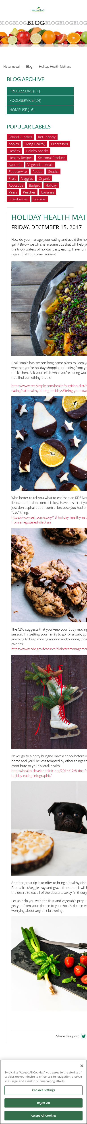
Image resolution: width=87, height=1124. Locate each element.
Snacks (53, 171)
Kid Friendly (47, 137)
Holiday (51, 185)
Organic (44, 178)
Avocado (15, 164)
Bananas (47, 192)
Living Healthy (35, 144)
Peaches (29, 192)
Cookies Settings (43, 1090)
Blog (29, 66)
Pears (13, 192)
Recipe (37, 171)
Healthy (14, 151)
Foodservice (18, 171)
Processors (59, 144)
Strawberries (18, 199)
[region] (43, 1092)
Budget (34, 185)
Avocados (16, 185)
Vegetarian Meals (40, 164)
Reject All (43, 1103)
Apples (14, 144)
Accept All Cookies (43, 1116)
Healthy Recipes (20, 157)
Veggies (27, 178)
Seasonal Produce (51, 157)
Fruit (12, 178)
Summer (39, 199)
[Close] (82, 1066)
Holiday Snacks (37, 151)
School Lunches (20, 137)
